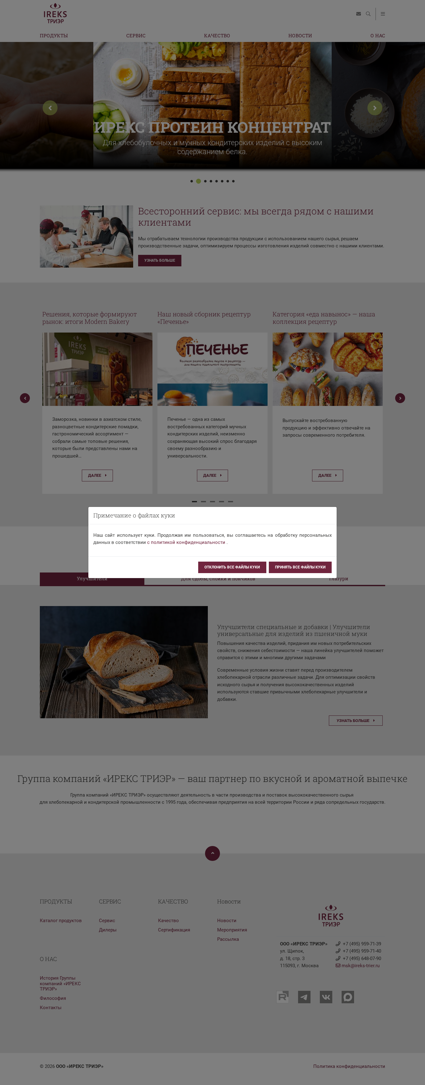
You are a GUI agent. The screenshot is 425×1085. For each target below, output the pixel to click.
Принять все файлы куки (300, 567)
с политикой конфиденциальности (186, 542)
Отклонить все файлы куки (232, 567)
